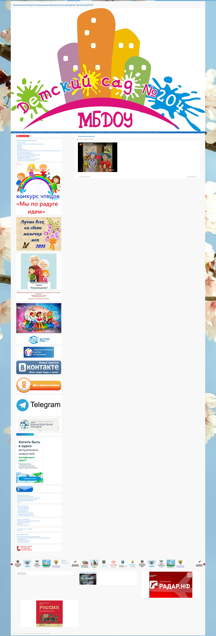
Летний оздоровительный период (124, 132)
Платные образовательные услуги (24, 152)
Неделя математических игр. (84, 176)
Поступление (20, 132)
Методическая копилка (62, 132)
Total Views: (19, 574)
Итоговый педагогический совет (23, 540)
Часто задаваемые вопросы (52, 132)
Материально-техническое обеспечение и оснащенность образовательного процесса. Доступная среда (38, 150)
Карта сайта (19, 530)
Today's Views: (20, 572)
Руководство (19, 148)
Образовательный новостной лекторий (25, 496)
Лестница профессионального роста (25, 434)
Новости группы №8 (90, 139)
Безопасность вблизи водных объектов (26, 515)
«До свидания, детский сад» (23, 542)
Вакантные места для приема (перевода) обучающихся (28, 154)
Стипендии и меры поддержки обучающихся (26, 156)
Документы (19, 145)
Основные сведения (21, 142)
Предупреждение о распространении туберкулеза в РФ (28, 520)
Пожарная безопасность (23, 510)
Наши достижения (80, 132)
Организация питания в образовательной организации (28, 158)
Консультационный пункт (99, 132)
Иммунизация (20, 523)
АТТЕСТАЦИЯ (32, 132)
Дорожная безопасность (23, 511)
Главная (14, 132)
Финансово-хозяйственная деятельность (25, 153)
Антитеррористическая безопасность (25, 514)
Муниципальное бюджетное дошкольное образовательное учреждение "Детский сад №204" (53, 5)
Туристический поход (21, 539)
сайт (78, 139)
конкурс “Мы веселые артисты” (111, 132)
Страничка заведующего (40, 132)
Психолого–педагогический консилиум (25, 500)
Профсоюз (19, 502)
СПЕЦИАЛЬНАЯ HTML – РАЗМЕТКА (25, 529)
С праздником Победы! (192, 176)
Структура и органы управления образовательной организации (30, 144)
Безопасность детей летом (23, 507)
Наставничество (156, 132)
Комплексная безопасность (22, 506)
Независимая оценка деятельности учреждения (27, 499)
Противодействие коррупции (23, 495)
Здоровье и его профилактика (23, 519)
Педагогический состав (22, 149)
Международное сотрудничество (24, 157)
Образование (20, 146)
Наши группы (87, 132)
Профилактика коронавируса (23, 524)
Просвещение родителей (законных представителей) (142, 132)
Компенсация (26, 132)
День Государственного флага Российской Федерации (28, 536)
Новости (92, 132)
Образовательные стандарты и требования (26, 160)
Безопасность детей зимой (23, 508)
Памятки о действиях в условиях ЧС (25, 512)
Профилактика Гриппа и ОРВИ (23, 522)
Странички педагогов (72, 132)
